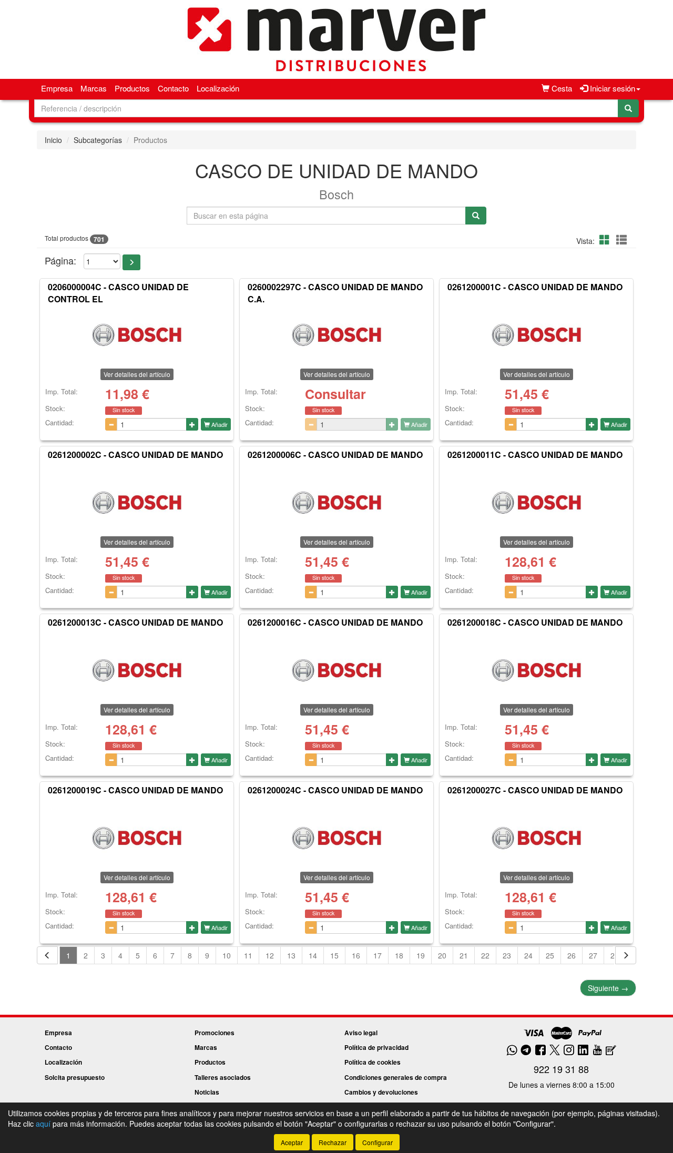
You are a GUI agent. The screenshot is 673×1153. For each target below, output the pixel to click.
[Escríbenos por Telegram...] (526, 1050)
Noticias (207, 1092)
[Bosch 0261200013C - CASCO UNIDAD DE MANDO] (137, 670)
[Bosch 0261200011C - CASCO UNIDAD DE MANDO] (536, 502)
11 (248, 955)
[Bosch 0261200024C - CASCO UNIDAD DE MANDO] (336, 837)
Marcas (93, 88)
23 (507, 955)
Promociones (214, 1032)
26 (571, 955)
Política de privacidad (376, 1047)
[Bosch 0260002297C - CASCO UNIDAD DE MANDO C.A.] (336, 334)
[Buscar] (628, 108)
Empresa (57, 88)
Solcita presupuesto (75, 1077)
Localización (218, 88)
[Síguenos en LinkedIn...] (583, 1050)
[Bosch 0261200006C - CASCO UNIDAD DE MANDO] (336, 502)
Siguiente (608, 988)
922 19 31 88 (561, 1069)
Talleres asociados (223, 1077)
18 (399, 955)
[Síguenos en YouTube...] (597, 1050)
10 (226, 955)
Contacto (173, 88)
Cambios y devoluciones (381, 1092)
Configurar (377, 1142)
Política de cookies (372, 1062)
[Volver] (47, 955)
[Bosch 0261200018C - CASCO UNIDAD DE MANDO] (536, 670)
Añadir (219, 424)
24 (528, 955)
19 (420, 955)
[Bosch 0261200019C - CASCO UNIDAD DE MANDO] (137, 837)
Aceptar (292, 1142)
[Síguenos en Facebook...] (540, 1050)
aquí (43, 1123)
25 (550, 955)
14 (313, 955)
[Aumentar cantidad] (192, 424)
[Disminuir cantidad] (111, 424)
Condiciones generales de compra (395, 1077)
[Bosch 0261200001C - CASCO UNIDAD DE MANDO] (536, 334)
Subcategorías (98, 140)
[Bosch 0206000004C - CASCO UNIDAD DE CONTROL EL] (137, 334)
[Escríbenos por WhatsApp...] (511, 1050)
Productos (132, 88)
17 (377, 955)
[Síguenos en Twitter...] (554, 1050)
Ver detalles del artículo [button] (137, 374)
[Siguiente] (625, 955)
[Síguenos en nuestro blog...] (611, 1050)
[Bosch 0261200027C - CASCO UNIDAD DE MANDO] (536, 837)
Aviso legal (361, 1032)
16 (356, 955)
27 (593, 955)
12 (270, 955)
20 (442, 955)
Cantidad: (59, 422)
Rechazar (332, 1142)
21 (464, 955)
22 (485, 955)
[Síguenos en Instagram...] (569, 1050)
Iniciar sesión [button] (611, 88)
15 (334, 955)
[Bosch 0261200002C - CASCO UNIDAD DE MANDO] (137, 502)
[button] (606, 239)
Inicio (53, 140)
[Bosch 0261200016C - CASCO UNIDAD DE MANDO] (336, 670)
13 (291, 955)
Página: (60, 260)
